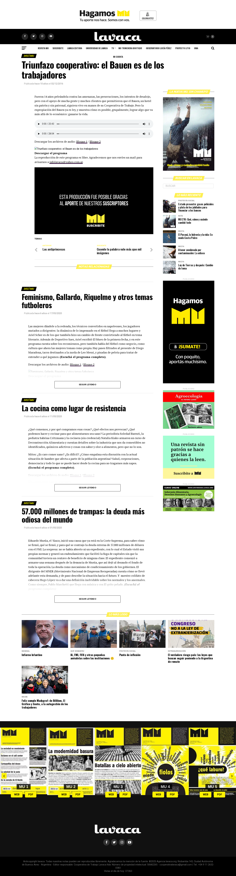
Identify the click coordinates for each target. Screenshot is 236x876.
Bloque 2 (95, 141)
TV (112, 48)
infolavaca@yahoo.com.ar (66, 162)
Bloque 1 (81, 141)
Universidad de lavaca (97, 48)
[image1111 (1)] (94, 233)
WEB (16, 794)
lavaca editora (74, 48)
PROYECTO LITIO (182, 48)
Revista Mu (43, 48)
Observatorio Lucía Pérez (158, 48)
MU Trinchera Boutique (130, 48)
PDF (30, 794)
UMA (196, 48)
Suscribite (57, 48)
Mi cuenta (118, 56)
